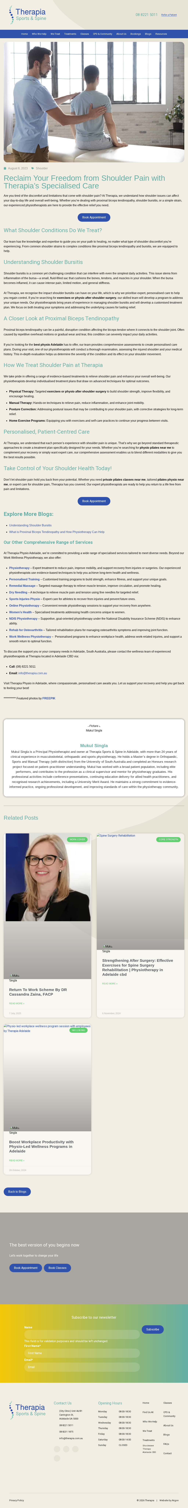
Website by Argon (169, 1500)
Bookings (136, 34)
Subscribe (152, 1329)
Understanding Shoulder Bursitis (30, 525)
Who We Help (39, 34)
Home (24, 34)
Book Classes (57, 1268)
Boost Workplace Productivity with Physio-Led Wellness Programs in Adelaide (41, 1146)
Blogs (148, 34)
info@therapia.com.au (71, 1438)
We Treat (55, 34)
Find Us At (148, 1412)
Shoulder (42, 168)
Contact (167, 1453)
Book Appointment (94, 217)
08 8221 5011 (147, 15)
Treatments (70, 34)
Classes (84, 34)
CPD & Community (102, 34)
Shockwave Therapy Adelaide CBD (149, 1449)
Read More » (16, 1003)
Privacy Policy (16, 1500)
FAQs (166, 1444)
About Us (121, 34)
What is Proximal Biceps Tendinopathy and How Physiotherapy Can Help (56, 532)
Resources (161, 34)
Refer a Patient (169, 15)
